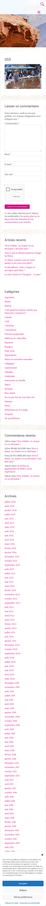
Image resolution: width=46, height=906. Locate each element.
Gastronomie (11, 368)
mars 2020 (10, 679)
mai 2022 (9, 611)
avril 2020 (9, 674)
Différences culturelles (15, 338)
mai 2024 (9, 535)
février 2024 (10, 548)
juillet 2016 (10, 801)
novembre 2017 (12, 767)
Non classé (10, 393)
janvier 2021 (10, 641)
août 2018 (9, 729)
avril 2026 (9, 506)
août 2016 (9, 796)
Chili (7, 321)
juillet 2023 (10, 573)
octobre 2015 (11, 839)
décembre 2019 (12, 683)
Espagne (9, 346)
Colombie (9, 325)
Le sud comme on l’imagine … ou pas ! (23, 274)
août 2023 (9, 569)
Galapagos (9, 363)
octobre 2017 (11, 771)
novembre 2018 (12, 716)
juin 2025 (9, 518)
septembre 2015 (12, 843)
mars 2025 (10, 527)
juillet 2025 (10, 514)
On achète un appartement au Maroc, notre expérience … (18, 469)
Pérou (7, 405)
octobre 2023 (11, 561)
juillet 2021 (10, 632)
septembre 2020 (12, 653)
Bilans (8, 301)
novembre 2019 (12, 687)
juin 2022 (9, 607)
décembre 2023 (12, 556)
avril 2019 (9, 704)
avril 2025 (9, 523)
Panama (8, 401)
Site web (9, 174)
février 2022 (10, 624)
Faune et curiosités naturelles (19, 359)
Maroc (8, 384)
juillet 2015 (10, 851)
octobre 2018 (11, 721)
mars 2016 (9, 818)
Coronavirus (10, 330)
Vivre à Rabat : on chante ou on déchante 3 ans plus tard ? (23, 458)
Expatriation (10, 355)
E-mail (9, 164)
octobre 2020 (11, 649)
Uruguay (9, 414)
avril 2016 (9, 813)
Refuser (23, 890)
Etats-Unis (10, 351)
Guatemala (10, 376)
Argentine (9, 297)
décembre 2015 (12, 830)
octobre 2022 (11, 598)
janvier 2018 (10, 759)
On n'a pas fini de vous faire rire (20, 397)
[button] (42, 855)
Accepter (23, 883)
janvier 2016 (10, 826)
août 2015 (9, 847)
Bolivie (8, 306)
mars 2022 (10, 620)
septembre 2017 (12, 775)
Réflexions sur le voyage (16, 410)
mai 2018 (9, 742)
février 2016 (10, 822)
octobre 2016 (11, 792)
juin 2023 (9, 577)
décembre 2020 (12, 645)
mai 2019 (9, 700)
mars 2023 (9, 586)
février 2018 (10, 754)
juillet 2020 (10, 662)
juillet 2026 (10, 502)
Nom (8, 154)
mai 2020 (9, 670)
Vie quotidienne (12, 418)
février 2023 (10, 590)
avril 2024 (9, 539)
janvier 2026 (11, 510)
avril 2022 (9, 615)
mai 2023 (9, 582)
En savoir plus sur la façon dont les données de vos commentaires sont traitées (22, 219)
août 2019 (9, 691)
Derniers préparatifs (14, 334)
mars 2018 (9, 750)
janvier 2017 (10, 788)
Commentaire (12, 123)
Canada (8, 317)
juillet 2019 (10, 695)
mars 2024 (10, 544)
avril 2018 (9, 746)
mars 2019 (9, 708)
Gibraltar (9, 372)
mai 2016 (9, 809)
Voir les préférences (23, 897)
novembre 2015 (12, 834)
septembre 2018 (12, 725)
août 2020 (9, 657)
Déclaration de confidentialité (30, 903)
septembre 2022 (12, 603)
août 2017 (9, 780)
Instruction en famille (15, 380)
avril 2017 (9, 784)
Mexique (9, 389)
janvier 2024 (11, 552)
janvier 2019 (10, 712)
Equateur (9, 342)
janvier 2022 (11, 628)
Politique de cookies (12, 903)
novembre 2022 (12, 594)
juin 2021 (9, 636)
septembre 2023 (12, 565)
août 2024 (9, 531)
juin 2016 (9, 805)
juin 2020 (9, 666)
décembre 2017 (12, 763)
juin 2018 (9, 737)
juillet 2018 (10, 733)
